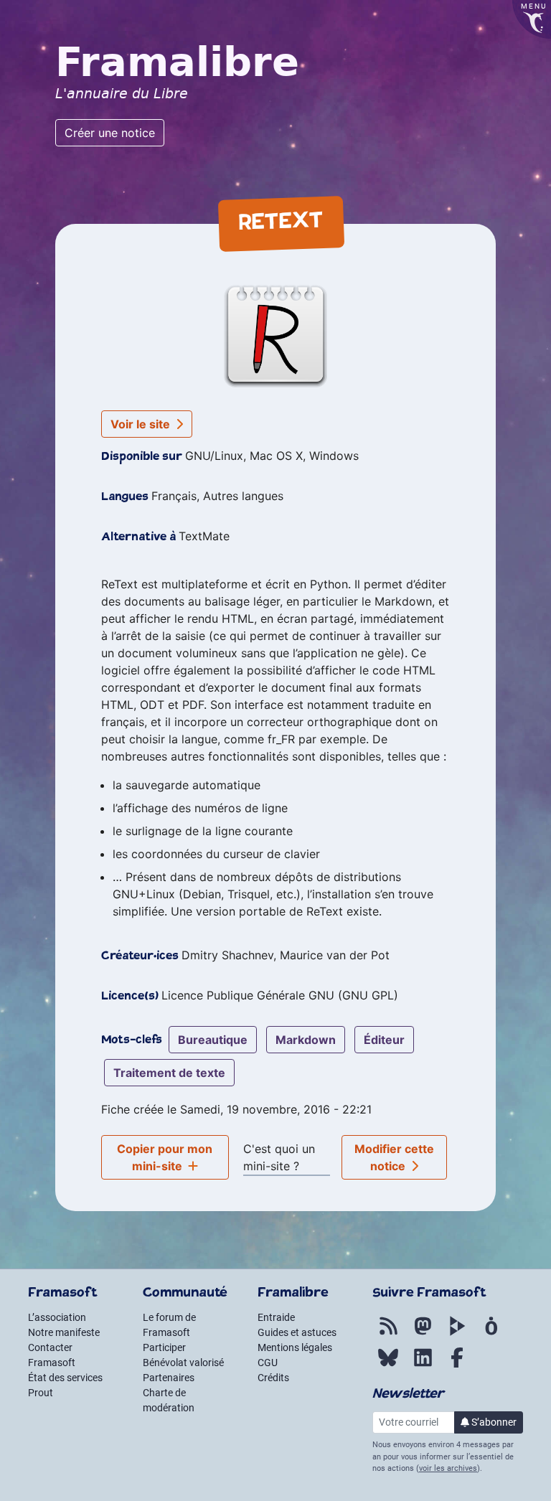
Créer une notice (110, 133)
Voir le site (141, 424)
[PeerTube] (457, 1334)
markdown (306, 1039)
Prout (40, 1392)
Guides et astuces (297, 1332)
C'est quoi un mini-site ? (279, 1157)
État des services (65, 1377)
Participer (164, 1347)
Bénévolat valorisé (183, 1362)
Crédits (273, 1377)
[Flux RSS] (388, 1334)
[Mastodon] (422, 1334)
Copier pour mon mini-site (164, 1157)
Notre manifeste (64, 1332)
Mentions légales (295, 1347)
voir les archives (448, 1468)
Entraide (276, 1317)
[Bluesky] (388, 1365)
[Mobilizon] (491, 1334)
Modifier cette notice (394, 1157)
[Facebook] (457, 1365)
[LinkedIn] (422, 1365)
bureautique (213, 1039)
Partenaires (168, 1377)
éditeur (384, 1039)
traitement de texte (169, 1072)
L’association (57, 1317)
